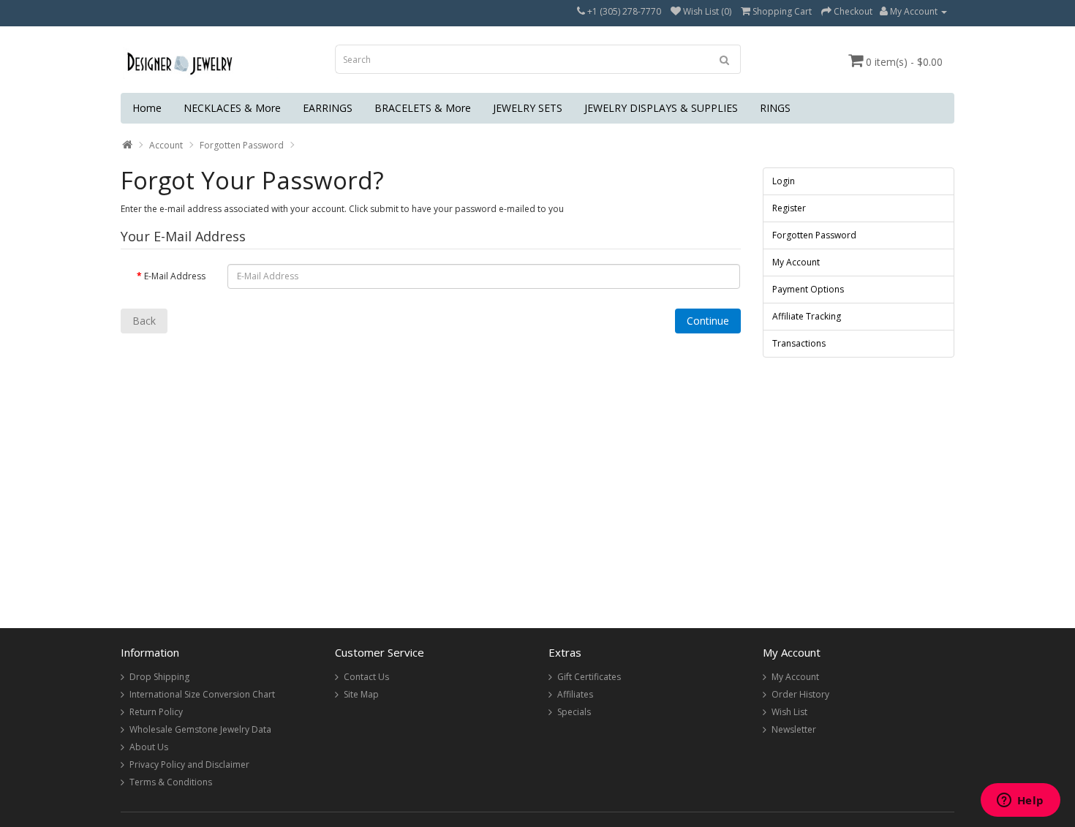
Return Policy (156, 712)
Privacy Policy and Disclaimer (189, 764)
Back (144, 321)
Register (789, 208)
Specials (574, 712)
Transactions (799, 343)
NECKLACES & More (232, 108)
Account (166, 145)
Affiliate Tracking (806, 316)
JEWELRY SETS (527, 108)
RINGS (775, 108)
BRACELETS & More (422, 108)
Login (783, 181)
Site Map (361, 694)
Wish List (789, 712)
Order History (800, 694)
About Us (148, 747)
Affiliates (575, 694)
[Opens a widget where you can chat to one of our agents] (1020, 801)
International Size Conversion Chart (202, 694)
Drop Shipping (159, 677)
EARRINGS (327, 108)
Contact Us (366, 677)
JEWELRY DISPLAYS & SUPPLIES (661, 108)
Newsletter (794, 729)
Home (147, 108)
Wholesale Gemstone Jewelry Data (200, 729)
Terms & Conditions (170, 782)
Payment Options (808, 289)
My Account (796, 262)
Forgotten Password (242, 145)
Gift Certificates (589, 677)
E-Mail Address (174, 276)
